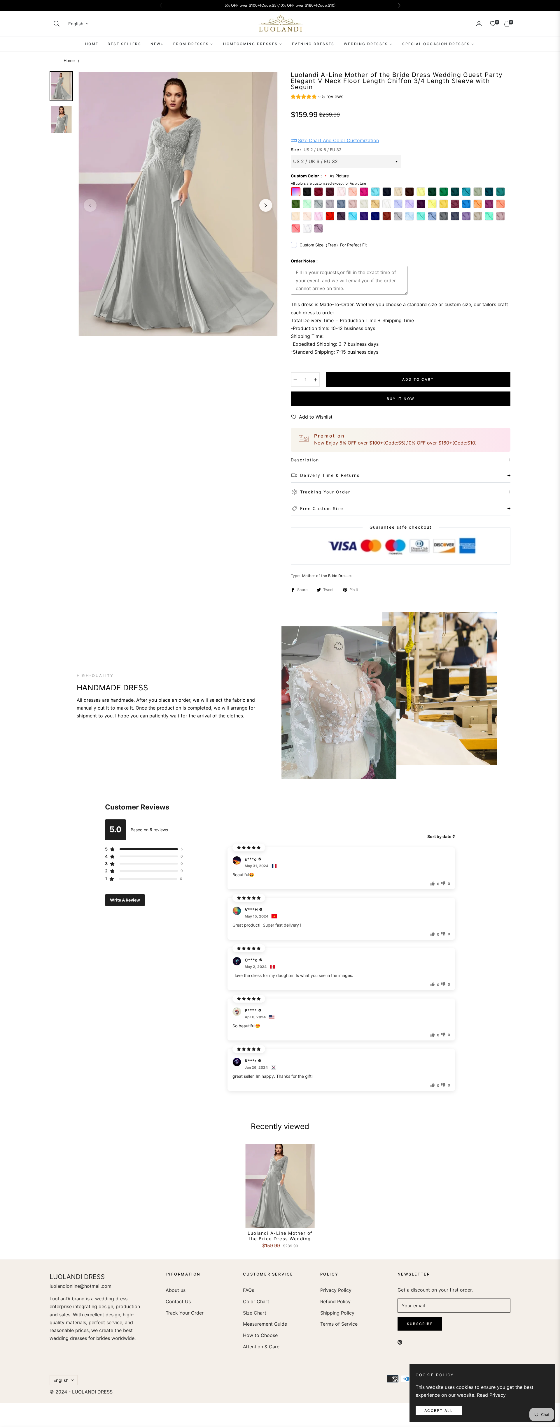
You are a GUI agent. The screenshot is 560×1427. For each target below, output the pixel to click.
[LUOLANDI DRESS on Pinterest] (400, 1342)
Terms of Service (339, 1324)
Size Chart (254, 1313)
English (75, 24)
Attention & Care (261, 1347)
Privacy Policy (335, 1290)
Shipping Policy (337, 1313)
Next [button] (265, 205)
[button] (57, 23)
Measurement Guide (265, 1324)
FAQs (248, 1290)
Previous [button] (90, 205)
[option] (178, 204)
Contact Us (178, 1301)
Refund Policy (335, 1301)
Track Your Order (185, 1313)
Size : (316, 149)
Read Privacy (491, 1395)
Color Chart (256, 1301)
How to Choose (260, 1335)
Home (69, 60)
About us (176, 1290)
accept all (438, 1410)
